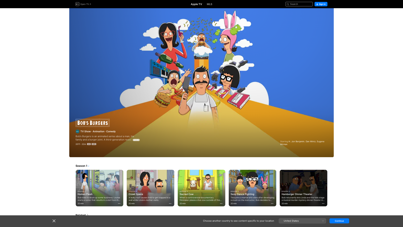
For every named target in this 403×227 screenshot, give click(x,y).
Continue (339, 221)
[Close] (54, 220)
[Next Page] (330, 188)
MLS (209, 4)
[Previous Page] (72, 188)
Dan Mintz (311, 141)
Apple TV (196, 4)
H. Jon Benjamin (296, 141)
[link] (82, 215)
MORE (136, 140)
